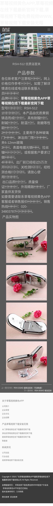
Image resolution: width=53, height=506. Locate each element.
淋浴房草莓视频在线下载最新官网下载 (17, 433)
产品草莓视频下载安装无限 (15, 424)
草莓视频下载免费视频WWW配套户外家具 (31, 485)
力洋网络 (19, 492)
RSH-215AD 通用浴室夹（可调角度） (28, 388)
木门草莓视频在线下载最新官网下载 (16, 429)
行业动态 (5, 456)
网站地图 (3, 505)
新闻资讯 (6, 447)
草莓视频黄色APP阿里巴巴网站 (15, 488)
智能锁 (4, 441)
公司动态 (5, 453)
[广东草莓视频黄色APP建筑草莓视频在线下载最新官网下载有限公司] (6, 30)
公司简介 (5, 406)
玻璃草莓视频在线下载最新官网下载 (16, 437)
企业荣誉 (5, 410)
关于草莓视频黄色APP (13, 401)
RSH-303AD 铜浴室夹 (43, 391)
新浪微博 (13, 497)
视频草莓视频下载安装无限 (12, 460)
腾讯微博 (5, 497)
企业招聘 (5, 417)
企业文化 (5, 414)
